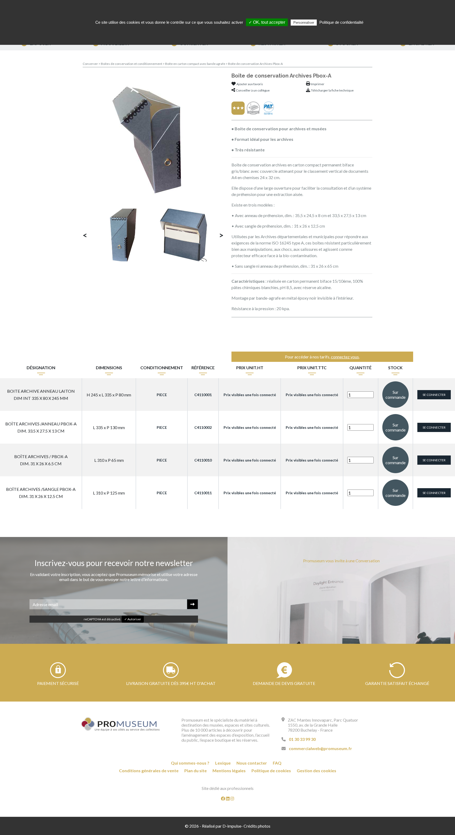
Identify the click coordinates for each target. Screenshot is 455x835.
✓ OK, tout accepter (267, 22)
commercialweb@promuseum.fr (320, 748)
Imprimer (317, 84)
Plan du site (195, 770)
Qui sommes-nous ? (190, 762)
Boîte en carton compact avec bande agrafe (195, 64)
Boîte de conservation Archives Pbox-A (255, 64)
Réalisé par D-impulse (221, 825)
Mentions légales (229, 770)
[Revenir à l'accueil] (120, 724)
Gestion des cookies (316, 770)
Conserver (90, 64)
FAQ (277, 762)
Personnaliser (303, 23)
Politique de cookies (271, 770)
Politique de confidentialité (341, 22)
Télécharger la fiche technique (332, 90)
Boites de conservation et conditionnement (132, 64)
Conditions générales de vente (149, 770)
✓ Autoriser (132, 619)
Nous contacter (251, 762)
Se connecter (434, 395)
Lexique (223, 762)
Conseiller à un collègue (253, 90)
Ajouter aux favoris (249, 84)
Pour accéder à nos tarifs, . (322, 356)
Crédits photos (257, 825)
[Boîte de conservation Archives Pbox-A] (153, 137)
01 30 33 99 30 (302, 739)
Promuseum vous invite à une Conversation (341, 560)
